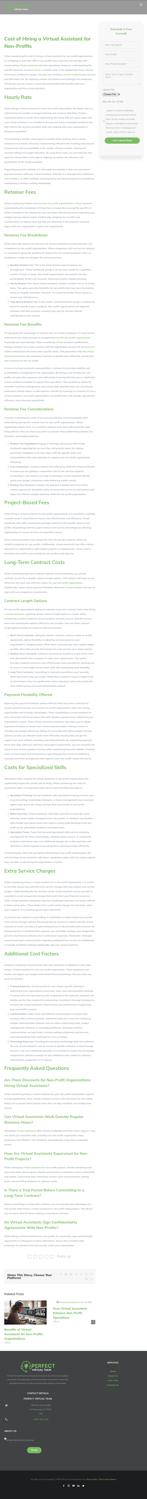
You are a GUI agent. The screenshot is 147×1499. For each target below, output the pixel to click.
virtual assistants (28, 65)
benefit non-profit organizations (73, 337)
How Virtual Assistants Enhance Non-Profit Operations (70, 1313)
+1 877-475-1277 (41, 1419)
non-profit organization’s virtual (64, 203)
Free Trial (113, 1380)
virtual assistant (72, 74)
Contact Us (113, 1385)
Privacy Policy (92, 1479)
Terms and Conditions (107, 1479)
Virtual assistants (26, 1130)
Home (113, 1371)
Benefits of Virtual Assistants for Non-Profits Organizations (23, 1334)
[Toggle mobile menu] (141, 4)
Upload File (108, 89)
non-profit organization (69, 582)
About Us (113, 1375)
